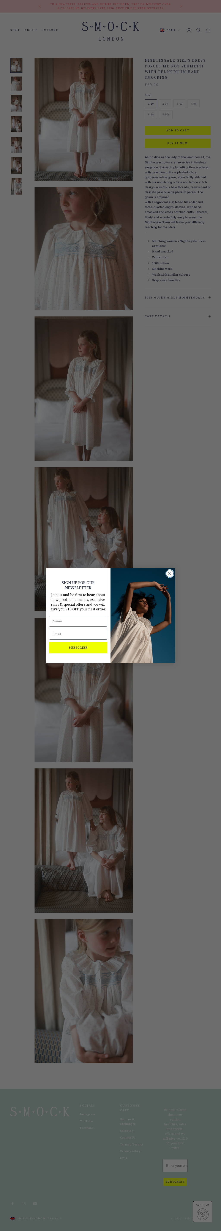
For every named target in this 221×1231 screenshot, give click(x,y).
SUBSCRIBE (78, 647)
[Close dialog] (170, 573)
